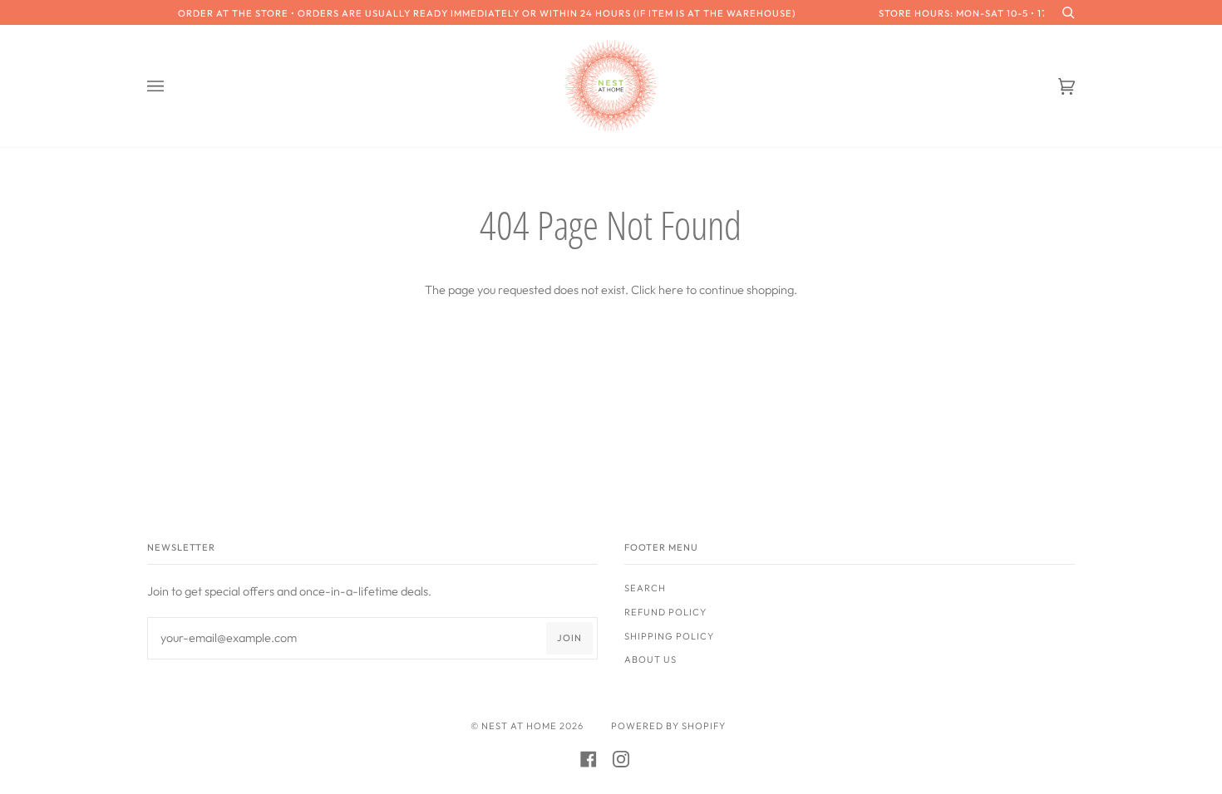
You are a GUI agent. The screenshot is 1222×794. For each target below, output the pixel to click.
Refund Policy (665, 612)
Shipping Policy (669, 636)
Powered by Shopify (668, 726)
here (670, 289)
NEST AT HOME (519, 726)
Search (645, 588)
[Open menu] (172, 86)
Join (569, 638)
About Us (650, 659)
